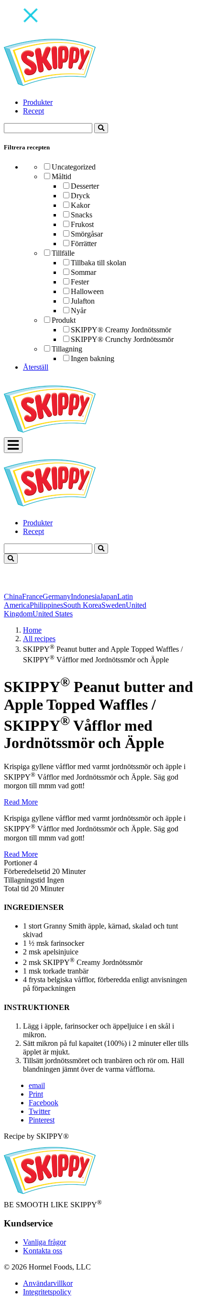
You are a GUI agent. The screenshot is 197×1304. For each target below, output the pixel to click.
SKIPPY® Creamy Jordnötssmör (121, 330)
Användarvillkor (48, 1283)
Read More (21, 802)
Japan (108, 596)
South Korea (82, 605)
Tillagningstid (25, 880)
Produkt (64, 320)
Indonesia (85, 596)
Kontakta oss (42, 1251)
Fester (80, 282)
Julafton (83, 301)
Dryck (80, 196)
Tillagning (67, 349)
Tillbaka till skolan (98, 263)
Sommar (83, 272)
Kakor (80, 205)
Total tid (16, 888)
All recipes (39, 639)
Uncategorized (74, 167)
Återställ (35, 367)
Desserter (85, 186)
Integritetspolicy (47, 1292)
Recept (33, 111)
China (13, 596)
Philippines (46, 605)
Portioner (18, 863)
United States (53, 614)
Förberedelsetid (27, 871)
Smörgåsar (87, 234)
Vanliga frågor (44, 1242)
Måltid (61, 176)
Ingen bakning (92, 358)
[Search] (101, 128)
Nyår (78, 310)
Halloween (87, 291)
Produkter (38, 102)
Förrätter (84, 243)
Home (32, 630)
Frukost (82, 224)
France (32, 596)
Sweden (113, 605)
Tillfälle (63, 253)
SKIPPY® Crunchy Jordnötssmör (122, 339)
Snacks (81, 215)
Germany (57, 596)
